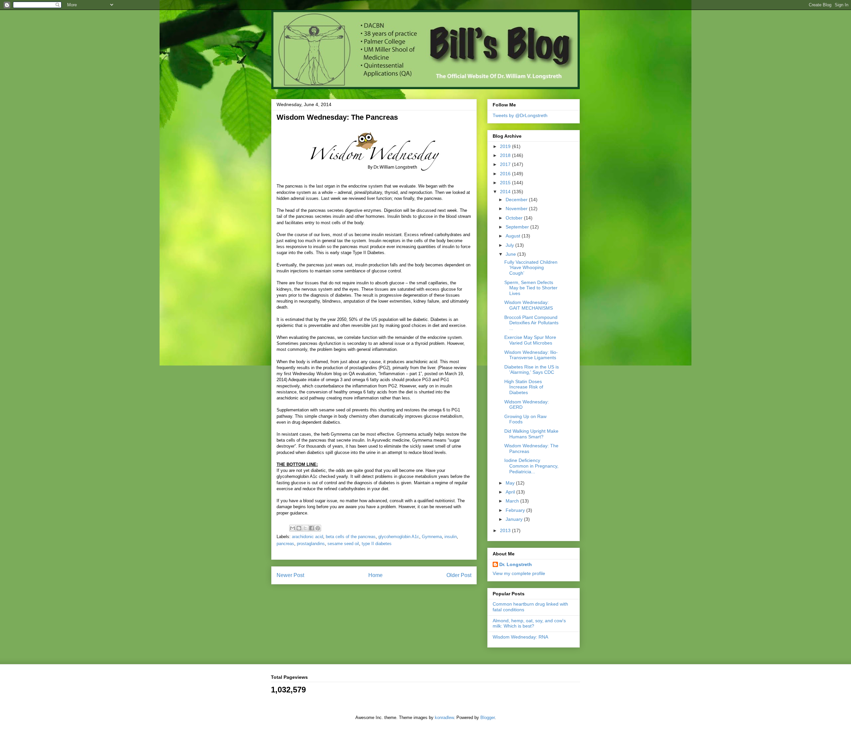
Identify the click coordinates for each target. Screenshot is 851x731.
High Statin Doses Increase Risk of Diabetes (523, 387)
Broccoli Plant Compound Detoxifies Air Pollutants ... (531, 323)
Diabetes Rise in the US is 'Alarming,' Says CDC (531, 369)
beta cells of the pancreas (351, 536)
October (515, 217)
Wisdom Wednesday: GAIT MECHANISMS (528, 305)
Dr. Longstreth (515, 564)
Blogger (487, 717)
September (518, 226)
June (511, 254)
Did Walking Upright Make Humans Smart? (531, 433)
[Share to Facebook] (311, 528)
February (516, 510)
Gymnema (432, 536)
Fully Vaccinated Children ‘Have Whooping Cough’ (530, 267)
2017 (506, 164)
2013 (506, 530)
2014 (506, 191)
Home (375, 575)
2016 (506, 173)
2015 (506, 182)
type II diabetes (377, 543)
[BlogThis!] (299, 528)
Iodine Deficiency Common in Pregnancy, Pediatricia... (531, 466)
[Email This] (292, 528)
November (517, 208)
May (511, 483)
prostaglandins (311, 543)
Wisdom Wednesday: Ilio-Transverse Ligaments (531, 355)
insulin (450, 536)
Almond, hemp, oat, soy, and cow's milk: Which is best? (529, 623)
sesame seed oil (343, 543)
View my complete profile (519, 573)
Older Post (458, 575)
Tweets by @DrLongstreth (520, 115)
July (510, 245)
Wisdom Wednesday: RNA (520, 637)
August (514, 235)
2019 (506, 146)
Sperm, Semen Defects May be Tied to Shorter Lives (530, 288)
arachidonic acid (307, 536)
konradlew (444, 717)
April (511, 492)
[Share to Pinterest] (317, 528)
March (513, 501)
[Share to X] (305, 528)
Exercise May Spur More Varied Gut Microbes (530, 340)
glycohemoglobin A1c (398, 536)
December (517, 199)
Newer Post (290, 575)
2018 (506, 155)
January (515, 519)
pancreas (285, 543)
